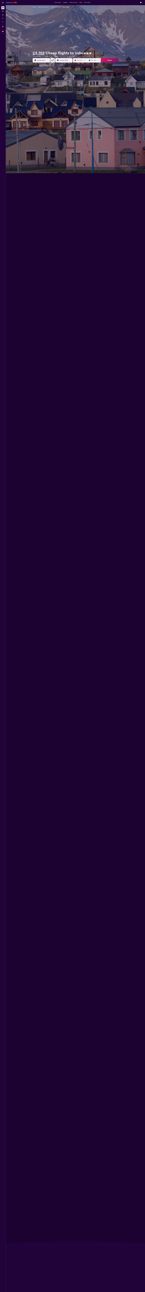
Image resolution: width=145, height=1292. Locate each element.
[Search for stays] (3, 11)
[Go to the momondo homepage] (11, 2)
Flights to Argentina (55, 6)
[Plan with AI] (3, 22)
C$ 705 (39, 53)
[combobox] (37, 56)
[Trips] (3, 26)
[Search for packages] (3, 18)
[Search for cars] (3, 14)
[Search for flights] (3, 7)
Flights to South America (43, 6)
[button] (3, 2)
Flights (34, 6)
